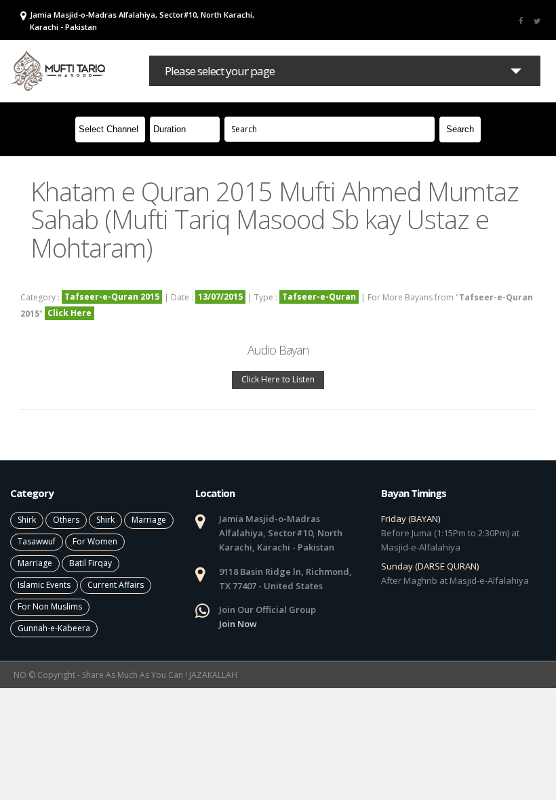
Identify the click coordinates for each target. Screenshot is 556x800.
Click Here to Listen (278, 379)
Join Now (238, 624)
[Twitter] (537, 20)
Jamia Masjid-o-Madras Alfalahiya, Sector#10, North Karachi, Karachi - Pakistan (142, 20)
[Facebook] (521, 20)
